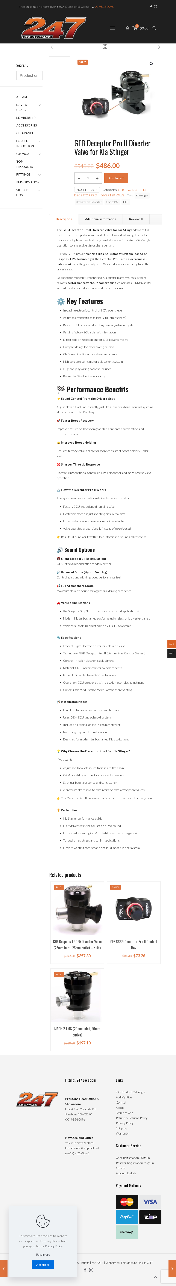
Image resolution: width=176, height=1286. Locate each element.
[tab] (64, 219)
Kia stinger (142, 195)
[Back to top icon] (155, 1277)
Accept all (43, 1264)
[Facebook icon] (151, 6)
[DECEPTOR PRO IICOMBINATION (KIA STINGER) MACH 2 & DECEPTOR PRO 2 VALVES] (4, 1268)
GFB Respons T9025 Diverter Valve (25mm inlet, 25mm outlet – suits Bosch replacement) (77, 948)
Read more (43, 1254)
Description (64, 219)
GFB (125, 202)
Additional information (100, 219)
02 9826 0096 (104, 6)
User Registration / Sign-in (133, 1158)
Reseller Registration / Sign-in (135, 1163)
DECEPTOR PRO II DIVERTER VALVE (99, 195)
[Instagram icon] (155, 6)
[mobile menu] (112, 28)
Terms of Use (124, 1113)
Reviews (136, 219)
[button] (151, 64)
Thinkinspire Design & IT (137, 1262)
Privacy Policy (125, 1123)
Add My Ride (124, 1097)
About (120, 1107)
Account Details (126, 1173)
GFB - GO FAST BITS (132, 189)
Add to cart (116, 178)
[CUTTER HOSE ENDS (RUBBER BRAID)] (172, 1268)
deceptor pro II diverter (89, 202)
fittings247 (112, 202)
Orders (121, 1168)
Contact (121, 1102)
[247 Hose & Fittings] (53, 28)
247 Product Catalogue (131, 1092)
